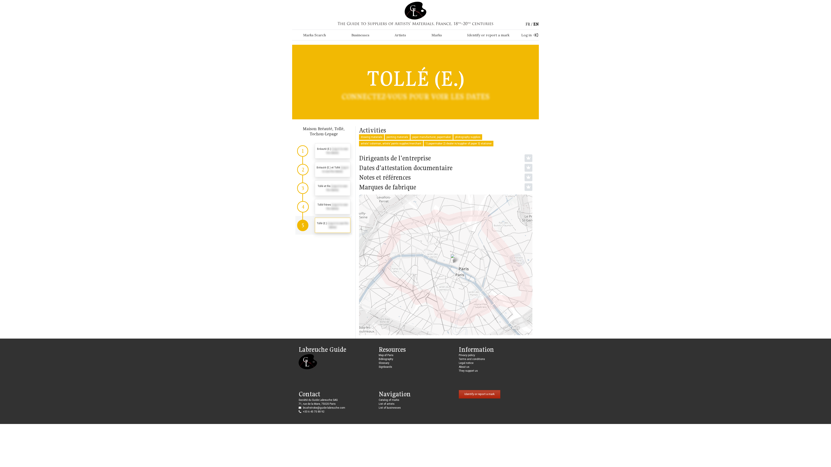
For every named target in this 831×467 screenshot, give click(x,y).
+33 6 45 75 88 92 (313, 411)
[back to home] (415, 10)
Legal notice (466, 363)
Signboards (385, 366)
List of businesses (390, 407)
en (536, 24)
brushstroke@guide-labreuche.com (324, 407)
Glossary (384, 363)
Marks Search (314, 35)
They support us (468, 370)
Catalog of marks (389, 399)
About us (464, 366)
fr (527, 24)
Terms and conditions (472, 359)
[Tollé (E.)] (453, 258)
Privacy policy (467, 355)
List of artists (387, 403)
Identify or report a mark (488, 35)
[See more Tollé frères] (323, 206)
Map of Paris (386, 355)
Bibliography (386, 359)
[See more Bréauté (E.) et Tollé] (323, 169)
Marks (437, 35)
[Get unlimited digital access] (528, 158)
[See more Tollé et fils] (323, 188)
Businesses (360, 35)
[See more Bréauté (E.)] (323, 151)
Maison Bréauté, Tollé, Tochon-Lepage (324, 131)
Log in (526, 35)
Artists (400, 35)
